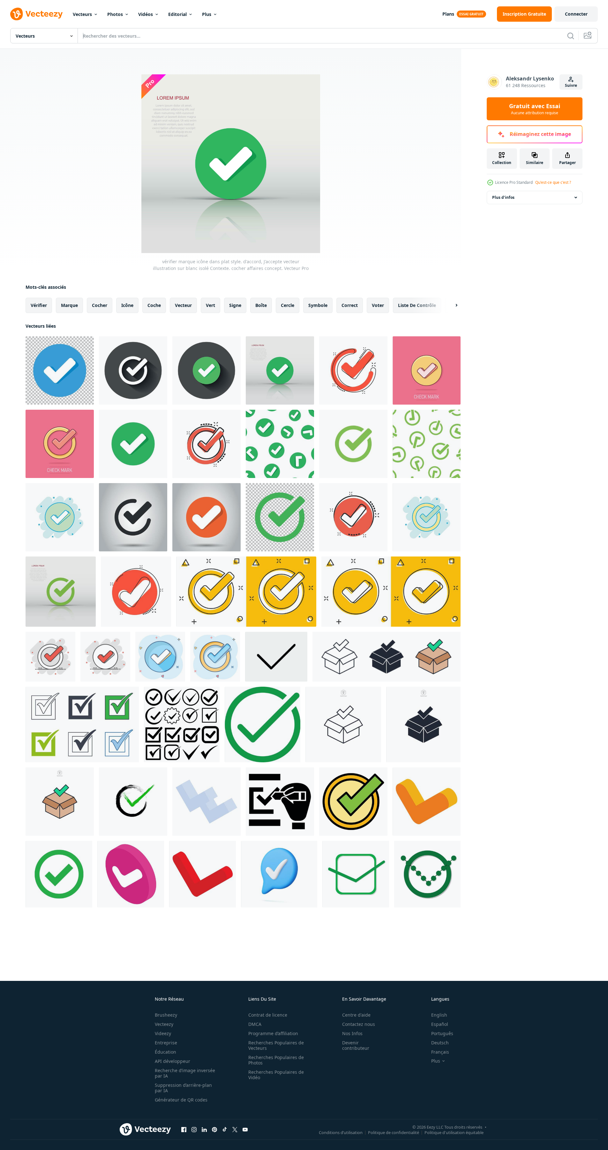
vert (210, 305)
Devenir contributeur (355, 1045)
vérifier (39, 305)
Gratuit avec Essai (534, 109)
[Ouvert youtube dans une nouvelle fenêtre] (245, 1129)
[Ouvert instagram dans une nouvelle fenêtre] (194, 1129)
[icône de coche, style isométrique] (206, 801)
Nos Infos (352, 1033)
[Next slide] (451, 305)
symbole (317, 305)
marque (69, 305)
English (439, 1015)
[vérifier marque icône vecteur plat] (353, 801)
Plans (448, 14)
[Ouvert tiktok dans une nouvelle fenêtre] (224, 1129)
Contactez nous (358, 1024)
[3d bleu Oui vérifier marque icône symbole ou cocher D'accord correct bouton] (279, 874)
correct (350, 305)
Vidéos (145, 14)
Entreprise (166, 1043)
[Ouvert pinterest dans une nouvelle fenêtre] (214, 1129)
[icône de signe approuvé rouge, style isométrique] (202, 874)
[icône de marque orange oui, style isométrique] (427, 801)
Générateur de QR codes (181, 1100)
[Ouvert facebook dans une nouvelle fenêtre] (183, 1129)
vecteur (183, 305)
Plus (206, 14)
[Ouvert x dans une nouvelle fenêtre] (234, 1129)
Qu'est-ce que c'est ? (553, 182)
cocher (99, 305)
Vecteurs (82, 14)
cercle (287, 305)
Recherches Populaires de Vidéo (276, 1074)
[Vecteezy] (36, 14)
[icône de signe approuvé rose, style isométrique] (130, 874)
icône (127, 305)
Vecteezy (164, 1024)
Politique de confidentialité (393, 1132)
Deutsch (440, 1043)
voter (378, 305)
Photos (115, 14)
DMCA (254, 1024)
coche (154, 305)
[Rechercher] (570, 36)
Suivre (571, 85)
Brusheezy (166, 1015)
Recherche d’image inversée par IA (185, 1073)
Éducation (165, 1052)
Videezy (163, 1033)
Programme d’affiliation (273, 1033)
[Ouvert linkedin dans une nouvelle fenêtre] (204, 1129)
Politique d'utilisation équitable (454, 1132)
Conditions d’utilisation (341, 1132)
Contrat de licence (267, 1015)
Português (442, 1033)
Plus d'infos (503, 197)
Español (439, 1024)
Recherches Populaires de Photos (276, 1060)
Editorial (177, 14)
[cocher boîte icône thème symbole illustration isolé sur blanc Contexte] (386, 657)
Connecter (576, 14)
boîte (261, 305)
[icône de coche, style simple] (280, 801)
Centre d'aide (356, 1015)
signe (235, 305)
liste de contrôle (417, 305)
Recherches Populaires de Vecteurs (276, 1045)
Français (440, 1052)
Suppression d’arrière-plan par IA (183, 1088)
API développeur (172, 1061)
